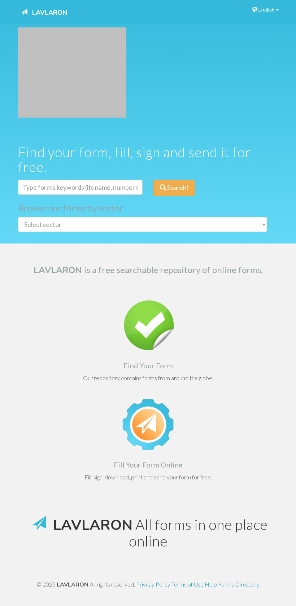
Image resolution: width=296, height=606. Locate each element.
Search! (177, 188)
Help (211, 584)
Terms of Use (188, 584)
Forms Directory (239, 584)
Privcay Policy (153, 584)
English (266, 9)
